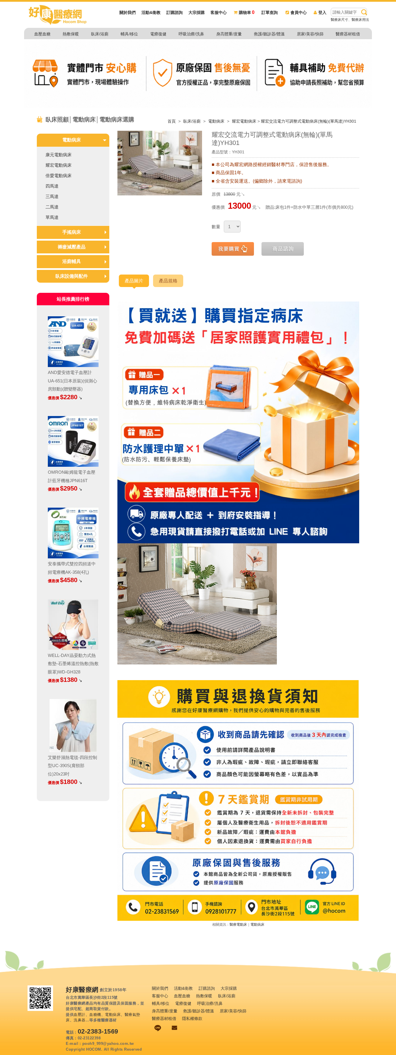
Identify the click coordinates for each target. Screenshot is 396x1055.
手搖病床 (71, 232)
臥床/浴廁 (99, 34)
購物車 (247, 12)
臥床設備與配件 (71, 276)
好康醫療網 (82, 989)
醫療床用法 (360, 20)
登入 (322, 12)
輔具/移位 (129, 34)
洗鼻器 (80, 1020)
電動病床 (217, 121)
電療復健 (158, 34)
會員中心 (298, 12)
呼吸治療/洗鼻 (191, 34)
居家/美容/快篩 (310, 34)
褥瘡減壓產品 (72, 246)
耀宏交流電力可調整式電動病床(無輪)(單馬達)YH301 (308, 121)
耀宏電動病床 (244, 121)
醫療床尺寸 (339, 20)
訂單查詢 (269, 12)
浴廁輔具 (71, 261)
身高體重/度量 (229, 34)
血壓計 (80, 1014)
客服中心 (218, 12)
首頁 (172, 121)
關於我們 (127, 12)
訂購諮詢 (174, 12)
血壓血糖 (42, 34)
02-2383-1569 (98, 1031)
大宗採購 (196, 12)
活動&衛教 (151, 12)
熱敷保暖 (71, 34)
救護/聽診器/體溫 (269, 34)
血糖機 (95, 1014)
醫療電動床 (238, 925)
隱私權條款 (192, 1018)
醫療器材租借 (348, 34)
